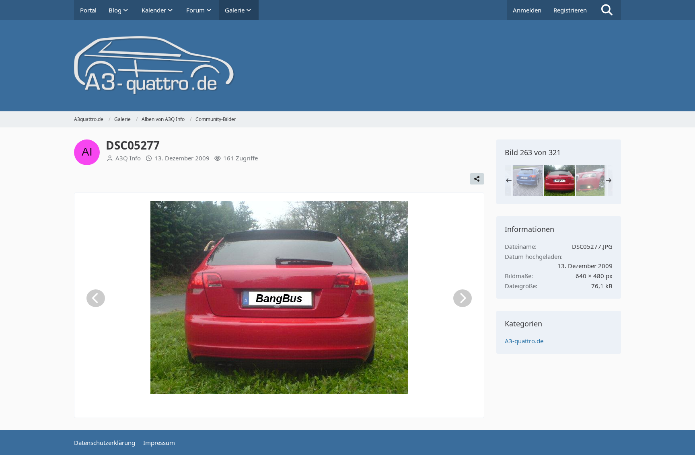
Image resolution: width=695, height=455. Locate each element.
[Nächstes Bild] (462, 298)
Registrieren (570, 10)
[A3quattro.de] (347, 65)
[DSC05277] (559, 180)
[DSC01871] (527, 180)
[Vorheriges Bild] (95, 298)
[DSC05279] (591, 180)
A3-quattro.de (524, 341)
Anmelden (527, 10)
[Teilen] (477, 178)
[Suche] (607, 10)
